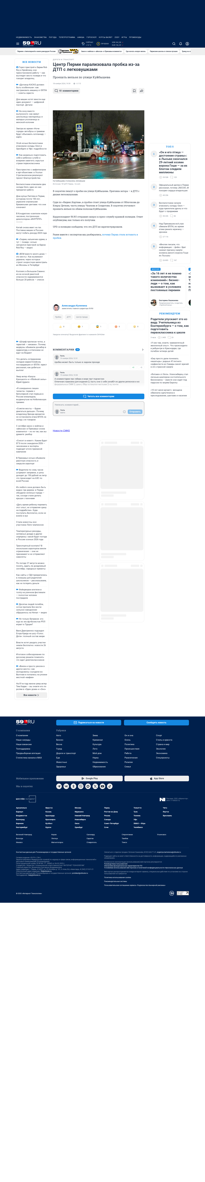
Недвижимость (24, 37)
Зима (95, 735)
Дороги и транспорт (66, 753)
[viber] (81, 786)
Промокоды (135, 37)
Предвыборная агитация (28, 753)
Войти (62, 413)
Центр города (82, 317)
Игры (124, 37)
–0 (141, 367)
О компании (22, 735)
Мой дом (97, 753)
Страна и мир (162, 744)
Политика (129, 744)
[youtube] (102, 786)
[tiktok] (110, 786)
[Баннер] (68, 51)
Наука (95, 757)
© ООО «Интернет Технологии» (29, 893)
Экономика (161, 753)
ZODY (117, 37)
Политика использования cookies (117, 877)
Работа (128, 753)
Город (59, 749)
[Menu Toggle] (17, 44)
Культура (97, 744)
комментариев (68, 90)
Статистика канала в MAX (29, 757)
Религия (129, 762)
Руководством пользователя (115, 864)
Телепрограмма (67, 37)
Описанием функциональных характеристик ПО (123, 866)
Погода (53, 37)
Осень (128, 740)
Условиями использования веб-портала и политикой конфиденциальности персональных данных (143, 868)
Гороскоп (92, 37)
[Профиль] (187, 44)
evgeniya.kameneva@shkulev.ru (169, 852)
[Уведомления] (180, 44)
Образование (99, 766)
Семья (128, 766)
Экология (161, 749)
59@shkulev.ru (46, 871)
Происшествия (132, 749)
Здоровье (61, 766)
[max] (88, 786)
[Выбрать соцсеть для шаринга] (141, 91)
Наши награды (23, 740)
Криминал (98, 740)
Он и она (129, 735)
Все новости (31, 62)
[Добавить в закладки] (134, 91)
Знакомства (40, 37)
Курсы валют (105, 37)
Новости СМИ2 (61, 430)
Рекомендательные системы (115, 881)
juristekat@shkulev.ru (80, 873)
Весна (59, 744)
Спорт (159, 735)
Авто (58, 735)
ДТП (69, 317)
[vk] (66, 786)
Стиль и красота (164, 740)
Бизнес (59, 740)
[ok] (73, 786)
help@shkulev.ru (34, 875)
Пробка (58, 317)
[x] (95, 786)
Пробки (103, 43)
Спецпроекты (163, 757)
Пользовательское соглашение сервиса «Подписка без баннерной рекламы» (135, 885)
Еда (58, 757)
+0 (133, 367)
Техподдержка (23, 749)
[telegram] (59, 786)
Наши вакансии (24, 744)
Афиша (80, 37)
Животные (61, 762)
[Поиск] (174, 44)
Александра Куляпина (74, 305)
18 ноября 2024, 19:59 (61, 84)
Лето (95, 749)
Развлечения (131, 757)
